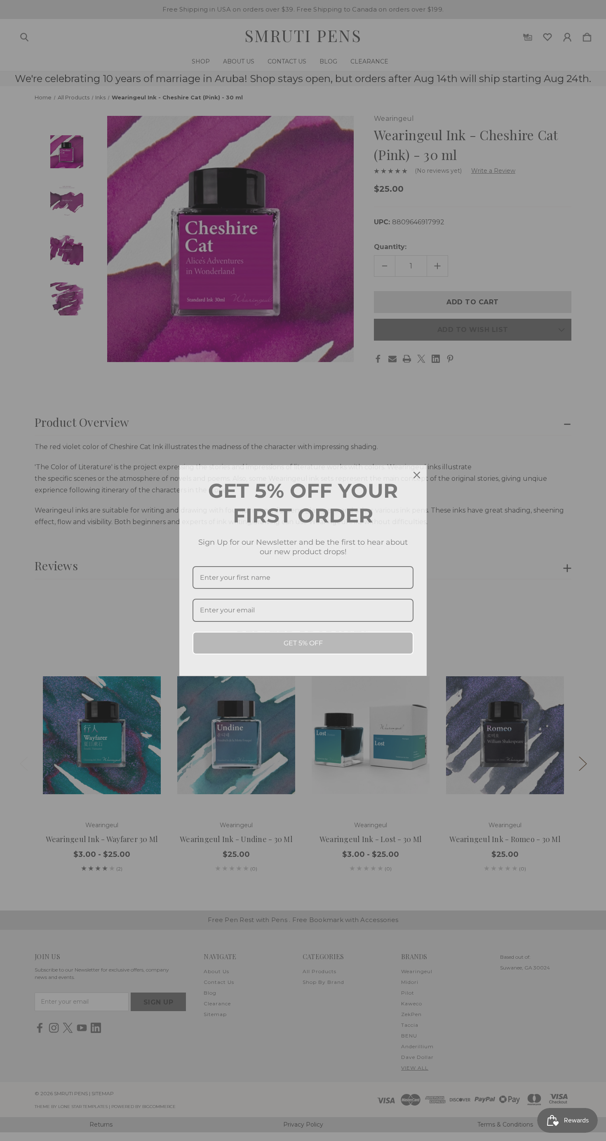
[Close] (417, 475)
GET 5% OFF (303, 643)
